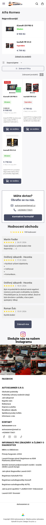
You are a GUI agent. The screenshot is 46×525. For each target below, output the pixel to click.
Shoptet (19, 521)
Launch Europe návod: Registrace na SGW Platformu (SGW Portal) (19, 459)
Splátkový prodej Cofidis (11, 413)
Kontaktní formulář (23, 216)
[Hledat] (37, 4)
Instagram (10, 437)
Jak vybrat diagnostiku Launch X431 (16, 471)
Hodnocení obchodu (23, 226)
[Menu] (3, 3)
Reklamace (6, 404)
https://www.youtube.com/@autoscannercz (15, 437)
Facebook (4, 437)
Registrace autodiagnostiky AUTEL (16, 484)
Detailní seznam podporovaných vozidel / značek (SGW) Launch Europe (22, 466)
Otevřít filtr (23, 68)
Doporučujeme (12, 63)
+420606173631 (8, 433)
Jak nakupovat (8, 398)
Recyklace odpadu (9, 410)
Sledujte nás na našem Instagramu (23, 340)
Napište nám (7, 401)
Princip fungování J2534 (12, 454)
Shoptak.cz (32, 521)
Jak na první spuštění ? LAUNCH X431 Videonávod (22, 489)
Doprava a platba (9, 407)
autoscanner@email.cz (11, 429)
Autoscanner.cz (23, 504)
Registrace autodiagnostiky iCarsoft (16, 480)
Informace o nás (8, 416)
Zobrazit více (23, 324)
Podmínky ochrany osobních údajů (16, 395)
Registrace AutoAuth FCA (12, 476)
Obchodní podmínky (10, 392)
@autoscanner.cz (21, 437)
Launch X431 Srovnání (11, 493)
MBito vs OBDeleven (10, 450)
